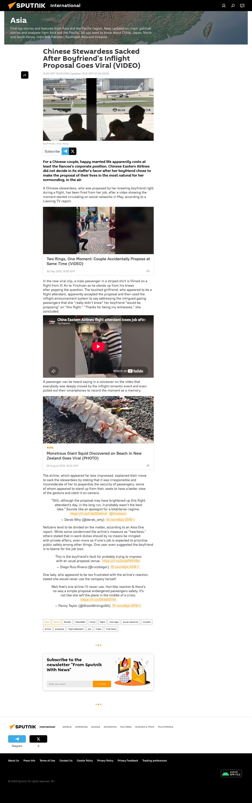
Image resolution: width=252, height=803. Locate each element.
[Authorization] (223, 5)
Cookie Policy (85, 760)
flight (102, 622)
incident (147, 622)
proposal (59, 629)
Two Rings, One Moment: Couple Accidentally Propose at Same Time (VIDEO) (98, 261)
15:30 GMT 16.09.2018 (56, 73)
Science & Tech (144, 726)
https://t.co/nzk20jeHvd (88, 513)
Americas (81, 726)
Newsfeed (80, 622)
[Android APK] (231, 774)
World (56, 622)
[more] (148, 271)
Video (98, 629)
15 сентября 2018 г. (125, 567)
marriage (113, 622)
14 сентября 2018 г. (120, 519)
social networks (130, 622)
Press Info (29, 760)
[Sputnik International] (28, 10)
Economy (110, 726)
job (89, 629)
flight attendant (76, 629)
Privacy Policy (105, 760)
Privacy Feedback (128, 760)
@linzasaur (117, 513)
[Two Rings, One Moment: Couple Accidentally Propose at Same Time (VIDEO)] (98, 230)
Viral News (111, 629)
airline (48, 629)
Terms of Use (47, 760)
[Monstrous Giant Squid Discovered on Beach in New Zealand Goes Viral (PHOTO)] (98, 419)
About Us (13, 760)
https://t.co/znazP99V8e (121, 561)
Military (126, 726)
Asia (50, 447)
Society (67, 622)
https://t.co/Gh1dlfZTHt (98, 599)
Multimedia (165, 726)
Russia (95, 726)
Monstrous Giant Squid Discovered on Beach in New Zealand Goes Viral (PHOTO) (94, 455)
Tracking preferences (154, 760)
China (92, 622)
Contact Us (66, 760)
